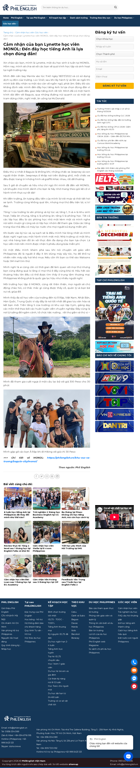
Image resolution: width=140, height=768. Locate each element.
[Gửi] (115, 7)
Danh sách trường (79, 18)
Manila (74, 627)
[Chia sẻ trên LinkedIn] (57, 476)
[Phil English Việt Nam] (19, 7)
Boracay (75, 638)
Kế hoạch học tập (57, 18)
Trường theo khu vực (100, 18)
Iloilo (73, 630)
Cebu (74, 612)
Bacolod (75, 634)
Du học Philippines (123, 18)
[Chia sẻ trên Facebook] (36, 476)
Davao (74, 623)
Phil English (16, 18)
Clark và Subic (78, 615)
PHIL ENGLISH (10, 602)
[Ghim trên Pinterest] (52, 476)
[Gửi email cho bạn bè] (46, 476)
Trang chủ (8, 32)
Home (6, 18)
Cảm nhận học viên (24, 32)
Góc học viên (9, 23)
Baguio (74, 619)
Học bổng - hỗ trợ (34, 619)
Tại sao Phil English (35, 18)
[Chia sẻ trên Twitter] (41, 476)
